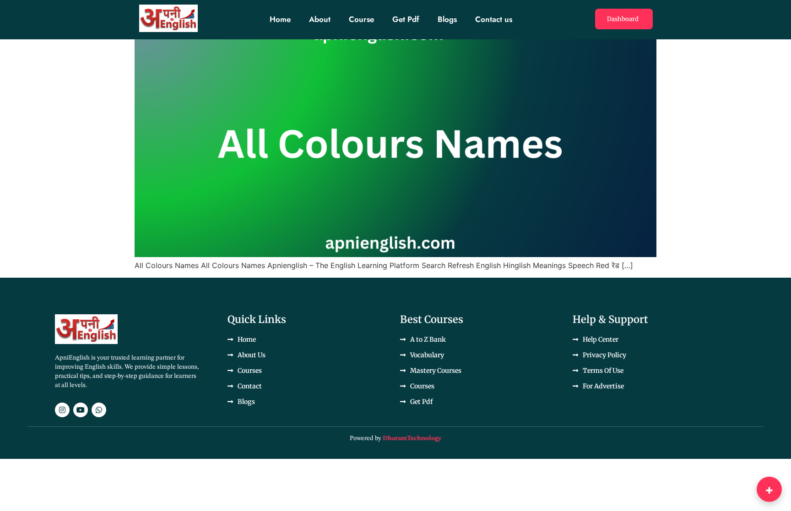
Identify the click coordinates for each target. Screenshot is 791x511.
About (319, 19)
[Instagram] (62, 410)
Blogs (447, 19)
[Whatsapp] (99, 410)
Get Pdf (405, 19)
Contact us (493, 19)
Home (280, 19)
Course (361, 19)
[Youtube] (80, 410)
